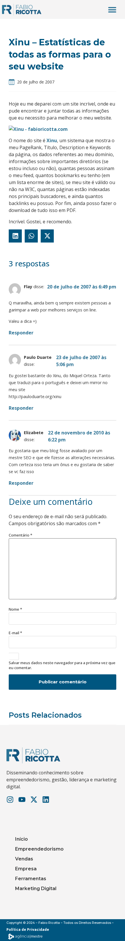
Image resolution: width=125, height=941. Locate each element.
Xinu (52, 140)
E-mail (15, 632)
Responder (21, 332)
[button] (112, 9)
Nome (15, 609)
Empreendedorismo (39, 849)
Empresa (26, 869)
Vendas (24, 859)
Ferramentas (30, 878)
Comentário (20, 535)
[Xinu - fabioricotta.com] (38, 129)
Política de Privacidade (27, 929)
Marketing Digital (35, 888)
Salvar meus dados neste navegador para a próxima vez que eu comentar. (62, 665)
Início (21, 839)
